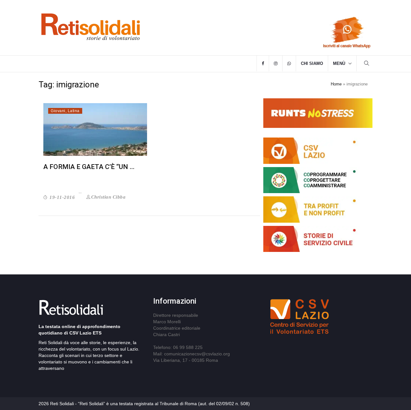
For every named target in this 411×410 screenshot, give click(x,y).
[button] (366, 64)
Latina (74, 111)
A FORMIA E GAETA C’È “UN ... (89, 167)
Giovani (58, 111)
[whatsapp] (289, 64)
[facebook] (263, 64)
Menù (339, 63)
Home (336, 84)
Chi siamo (312, 63)
